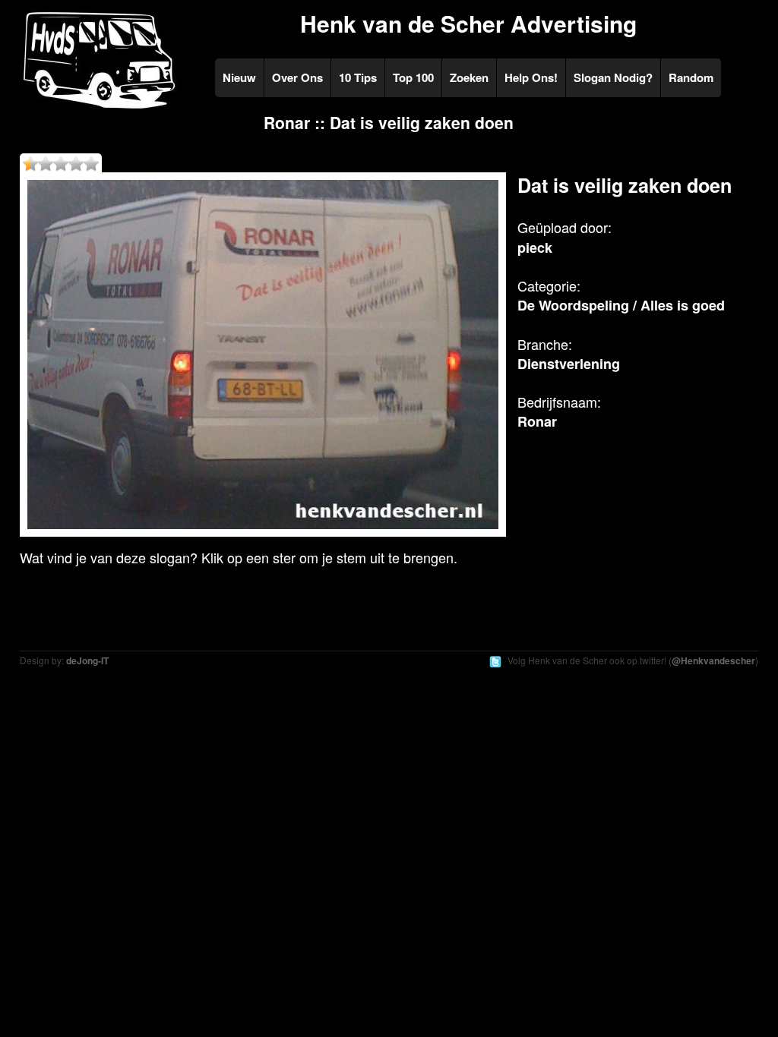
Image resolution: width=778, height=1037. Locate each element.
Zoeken (469, 77)
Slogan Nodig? (613, 77)
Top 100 (413, 77)
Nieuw (239, 77)
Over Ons (297, 77)
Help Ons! (531, 77)
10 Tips (358, 77)
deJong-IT (87, 660)
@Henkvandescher (713, 660)
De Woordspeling (573, 305)
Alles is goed (682, 305)
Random (691, 77)
